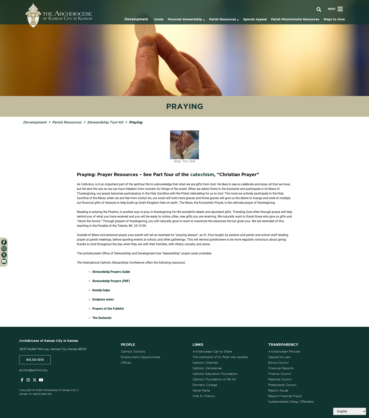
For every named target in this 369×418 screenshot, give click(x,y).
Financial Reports (280, 368)
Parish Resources (66, 122)
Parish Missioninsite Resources (295, 19)
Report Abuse (278, 390)
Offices (126, 362)
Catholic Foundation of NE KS (214, 379)
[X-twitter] (34, 380)
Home (159, 19)
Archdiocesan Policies (284, 351)
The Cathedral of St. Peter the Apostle (220, 357)
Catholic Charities (205, 362)
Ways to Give (334, 19)
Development (35, 122)
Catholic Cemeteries (207, 368)
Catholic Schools (133, 351)
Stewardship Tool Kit (105, 122)
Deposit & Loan (279, 357)
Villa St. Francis (204, 396)
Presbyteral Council (282, 385)
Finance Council (279, 373)
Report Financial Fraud (285, 396)
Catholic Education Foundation (215, 373)
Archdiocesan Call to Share (212, 351)
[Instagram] (28, 380)
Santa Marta (201, 390)
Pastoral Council (280, 379)
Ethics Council (278, 362)
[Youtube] (41, 380)
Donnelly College (205, 385)
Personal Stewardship (185, 19)
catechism (202, 174)
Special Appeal (255, 19)
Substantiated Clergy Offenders (291, 401)
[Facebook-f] (22, 380)
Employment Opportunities (140, 357)
